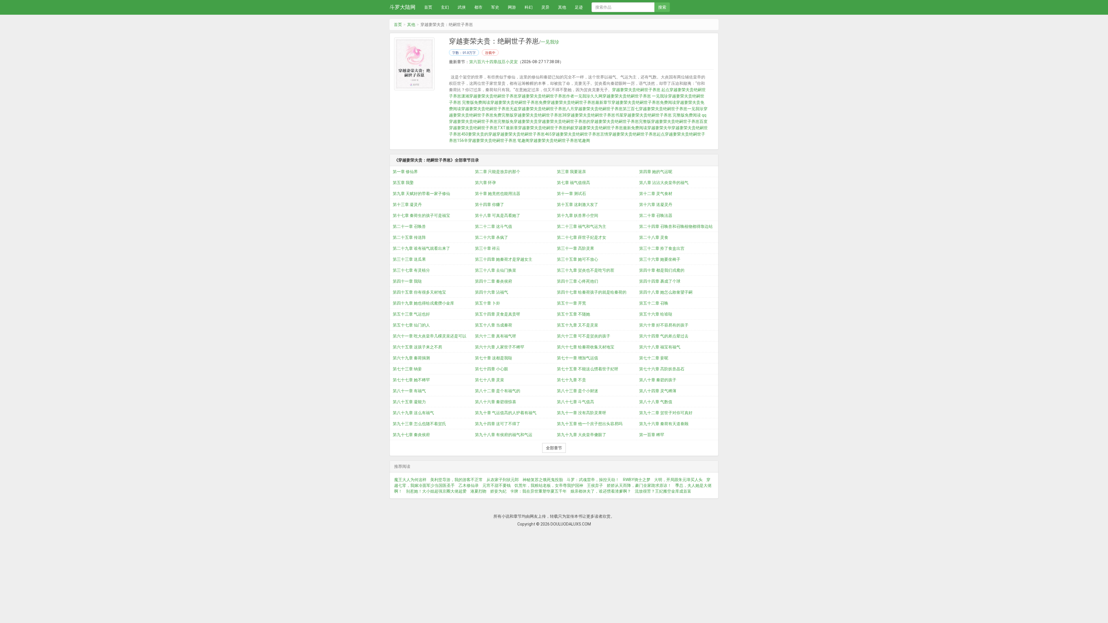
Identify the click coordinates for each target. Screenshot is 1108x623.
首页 (428, 7)
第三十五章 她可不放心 (577, 259)
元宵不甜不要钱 (496, 485)
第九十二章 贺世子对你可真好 (665, 412)
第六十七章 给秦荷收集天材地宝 (585, 347)
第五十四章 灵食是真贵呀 (497, 314)
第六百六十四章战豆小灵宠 (493, 61)
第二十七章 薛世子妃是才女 (581, 237)
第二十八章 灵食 (653, 237)
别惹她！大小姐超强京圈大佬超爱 (436, 491)
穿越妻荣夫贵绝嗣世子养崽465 (524, 134)
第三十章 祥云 (487, 248)
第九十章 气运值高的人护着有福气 (505, 412)
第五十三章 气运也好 (411, 314)
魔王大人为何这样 (410, 479)
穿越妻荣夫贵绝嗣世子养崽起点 (636, 134)
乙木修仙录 (468, 485)
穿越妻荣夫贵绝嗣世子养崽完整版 (620, 121)
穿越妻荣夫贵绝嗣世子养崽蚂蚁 (546, 127)
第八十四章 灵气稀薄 (657, 391)
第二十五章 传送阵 (409, 237)
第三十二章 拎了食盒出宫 (661, 248)
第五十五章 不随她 (573, 314)
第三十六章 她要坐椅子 (659, 259)
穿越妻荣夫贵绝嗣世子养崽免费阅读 (643, 102)
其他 (562, 7)
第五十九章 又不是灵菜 (577, 325)
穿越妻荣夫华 (659, 127)
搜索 (662, 7)
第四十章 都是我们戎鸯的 (661, 270)
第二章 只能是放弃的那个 (497, 171)
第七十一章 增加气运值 (577, 358)
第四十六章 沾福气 (491, 292)
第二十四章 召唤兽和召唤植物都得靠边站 (676, 226)
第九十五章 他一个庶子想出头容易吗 (589, 423)
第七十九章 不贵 (571, 380)
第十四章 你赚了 (489, 204)
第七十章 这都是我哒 (493, 358)
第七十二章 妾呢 (653, 358)
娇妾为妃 (498, 491)
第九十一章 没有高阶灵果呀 (581, 412)
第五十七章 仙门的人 (411, 325)
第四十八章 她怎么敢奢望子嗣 (665, 292)
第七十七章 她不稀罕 (411, 380)
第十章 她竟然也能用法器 (497, 193)
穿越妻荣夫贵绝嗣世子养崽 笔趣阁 (498, 140)
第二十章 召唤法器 (655, 215)
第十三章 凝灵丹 (407, 204)
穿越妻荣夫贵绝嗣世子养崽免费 (518, 102)
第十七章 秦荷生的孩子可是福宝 (421, 215)
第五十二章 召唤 (653, 303)
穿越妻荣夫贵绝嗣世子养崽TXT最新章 (483, 127)
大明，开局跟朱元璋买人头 (678, 479)
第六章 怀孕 (485, 182)
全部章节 (554, 448)
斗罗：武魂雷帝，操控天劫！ (593, 479)
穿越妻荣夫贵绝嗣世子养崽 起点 (640, 89)
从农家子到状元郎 (502, 479)
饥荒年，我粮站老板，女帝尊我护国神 (548, 485)
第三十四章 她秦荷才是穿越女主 (503, 259)
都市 (478, 7)
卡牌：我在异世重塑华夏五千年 (538, 491)
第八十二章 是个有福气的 (497, 391)
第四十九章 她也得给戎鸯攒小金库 (423, 303)
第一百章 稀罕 (651, 434)
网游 (512, 7)
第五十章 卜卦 (487, 303)
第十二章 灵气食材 (655, 193)
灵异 (545, 7)
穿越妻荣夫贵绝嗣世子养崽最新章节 (579, 102)
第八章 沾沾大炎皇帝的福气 (663, 182)
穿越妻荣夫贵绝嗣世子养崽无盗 (489, 108)
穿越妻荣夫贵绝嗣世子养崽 (493, 96)
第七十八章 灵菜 (489, 380)
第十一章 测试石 (571, 193)
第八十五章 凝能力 (409, 401)
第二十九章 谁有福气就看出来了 (421, 248)
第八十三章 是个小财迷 (577, 391)
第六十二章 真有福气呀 (495, 336)
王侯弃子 (595, 485)
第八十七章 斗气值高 (575, 401)
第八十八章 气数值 (655, 401)
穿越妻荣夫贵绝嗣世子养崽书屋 (595, 115)
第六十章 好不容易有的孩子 (663, 325)
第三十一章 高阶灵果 (575, 248)
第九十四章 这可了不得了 (497, 423)
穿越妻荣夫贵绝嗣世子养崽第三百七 (606, 108)
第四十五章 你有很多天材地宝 (419, 292)
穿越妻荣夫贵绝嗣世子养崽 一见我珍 (635, 96)
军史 (495, 7)
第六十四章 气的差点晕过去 (663, 336)
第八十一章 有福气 (409, 391)
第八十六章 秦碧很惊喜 (495, 401)
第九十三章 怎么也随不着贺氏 (419, 423)
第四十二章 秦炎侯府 (493, 281)
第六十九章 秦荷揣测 (411, 358)
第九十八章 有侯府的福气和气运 (503, 434)
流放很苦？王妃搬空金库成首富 (663, 491)
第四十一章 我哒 (407, 281)
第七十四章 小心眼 (491, 369)
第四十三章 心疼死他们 (577, 281)
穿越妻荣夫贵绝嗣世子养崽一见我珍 (671, 108)
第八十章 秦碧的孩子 (657, 380)
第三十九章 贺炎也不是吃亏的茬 (585, 270)
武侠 (462, 7)
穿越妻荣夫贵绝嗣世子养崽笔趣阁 (559, 140)
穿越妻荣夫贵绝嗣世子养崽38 (540, 115)
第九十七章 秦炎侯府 (411, 434)
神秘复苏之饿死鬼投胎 (543, 479)
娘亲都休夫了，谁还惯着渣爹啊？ (600, 491)
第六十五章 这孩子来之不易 (417, 347)
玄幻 (445, 7)
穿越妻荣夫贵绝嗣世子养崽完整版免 (481, 121)
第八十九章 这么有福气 (413, 412)
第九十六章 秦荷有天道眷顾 (663, 423)
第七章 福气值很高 (573, 182)
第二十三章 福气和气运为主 (581, 226)
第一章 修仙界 (405, 171)
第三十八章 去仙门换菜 (495, 270)
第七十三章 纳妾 (407, 369)
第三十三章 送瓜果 (409, 259)
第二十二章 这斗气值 (493, 226)
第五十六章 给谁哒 (655, 314)
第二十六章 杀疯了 (491, 237)
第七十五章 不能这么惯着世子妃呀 (587, 369)
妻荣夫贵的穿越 (482, 134)
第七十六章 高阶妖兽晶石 (661, 369)
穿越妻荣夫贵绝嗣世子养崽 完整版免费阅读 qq (664, 115)
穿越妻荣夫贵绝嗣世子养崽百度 (679, 121)
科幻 (529, 7)
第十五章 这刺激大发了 (577, 204)
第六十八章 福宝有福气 (659, 347)
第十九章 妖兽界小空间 (577, 215)
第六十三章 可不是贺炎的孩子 (583, 336)
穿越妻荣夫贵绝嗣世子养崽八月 (546, 108)
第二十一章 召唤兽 (409, 226)
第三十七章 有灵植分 (411, 270)
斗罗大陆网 (402, 7)
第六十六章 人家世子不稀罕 (499, 347)
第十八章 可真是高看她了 (497, 215)
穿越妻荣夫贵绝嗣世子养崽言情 (580, 134)
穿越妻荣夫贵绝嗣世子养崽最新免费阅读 (610, 127)
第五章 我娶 (403, 182)
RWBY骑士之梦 (636, 479)
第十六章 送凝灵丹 (655, 204)
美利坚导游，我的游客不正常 (456, 479)
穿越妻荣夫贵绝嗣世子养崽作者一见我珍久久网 (560, 96)
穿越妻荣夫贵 (526, 121)
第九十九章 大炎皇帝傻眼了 (581, 434)
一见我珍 (550, 42)
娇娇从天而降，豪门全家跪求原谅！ (639, 485)
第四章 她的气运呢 (655, 171)
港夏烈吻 (478, 491)
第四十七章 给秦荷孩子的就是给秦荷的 (591, 292)
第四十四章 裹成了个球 (659, 281)
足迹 (579, 7)
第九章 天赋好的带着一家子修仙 (421, 193)
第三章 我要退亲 (571, 171)
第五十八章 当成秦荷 (493, 325)
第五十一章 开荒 (571, 303)
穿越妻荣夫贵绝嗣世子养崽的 (564, 121)
